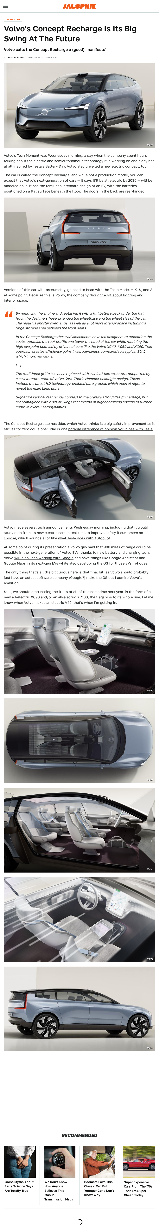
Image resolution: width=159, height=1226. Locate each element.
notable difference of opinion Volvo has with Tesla (110, 429)
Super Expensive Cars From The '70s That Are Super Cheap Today (138, 1188)
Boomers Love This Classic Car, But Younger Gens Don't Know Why (99, 1188)
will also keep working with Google (43, 558)
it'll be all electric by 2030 (115, 180)
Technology (13, 19)
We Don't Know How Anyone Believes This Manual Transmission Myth (58, 1190)
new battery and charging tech (123, 552)
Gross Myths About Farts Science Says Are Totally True (19, 1186)
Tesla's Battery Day (49, 166)
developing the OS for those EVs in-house (112, 563)
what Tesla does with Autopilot (84, 538)
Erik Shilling (15, 57)
